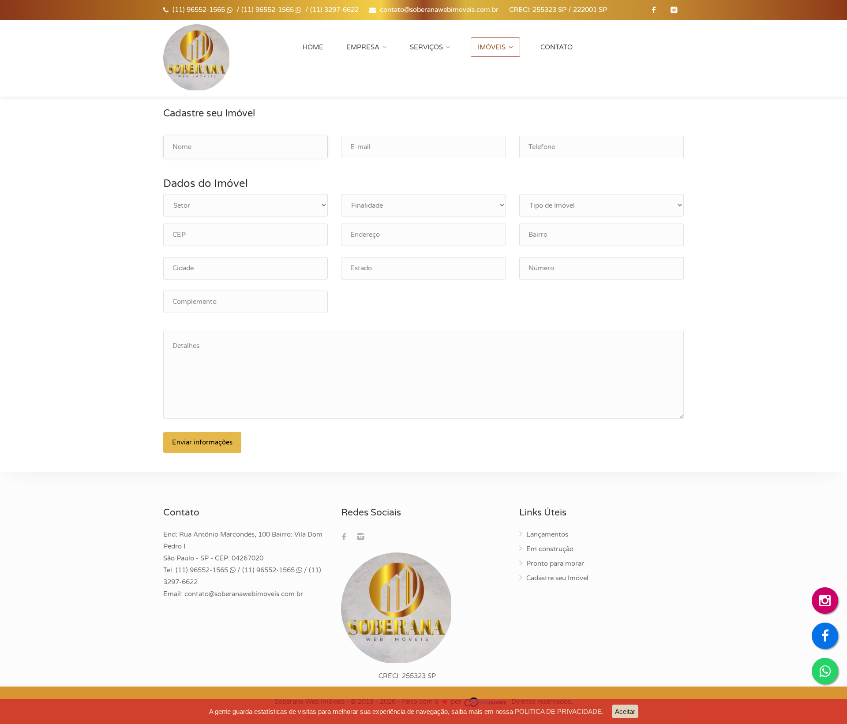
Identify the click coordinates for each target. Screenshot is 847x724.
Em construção (549, 549)
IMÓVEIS (492, 47)
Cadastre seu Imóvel (557, 578)
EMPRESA (362, 47)
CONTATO (556, 47)
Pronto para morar (555, 563)
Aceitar (625, 711)
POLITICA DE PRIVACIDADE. (559, 711)
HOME (313, 47)
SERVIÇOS (426, 47)
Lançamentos (547, 534)
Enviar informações (202, 442)
